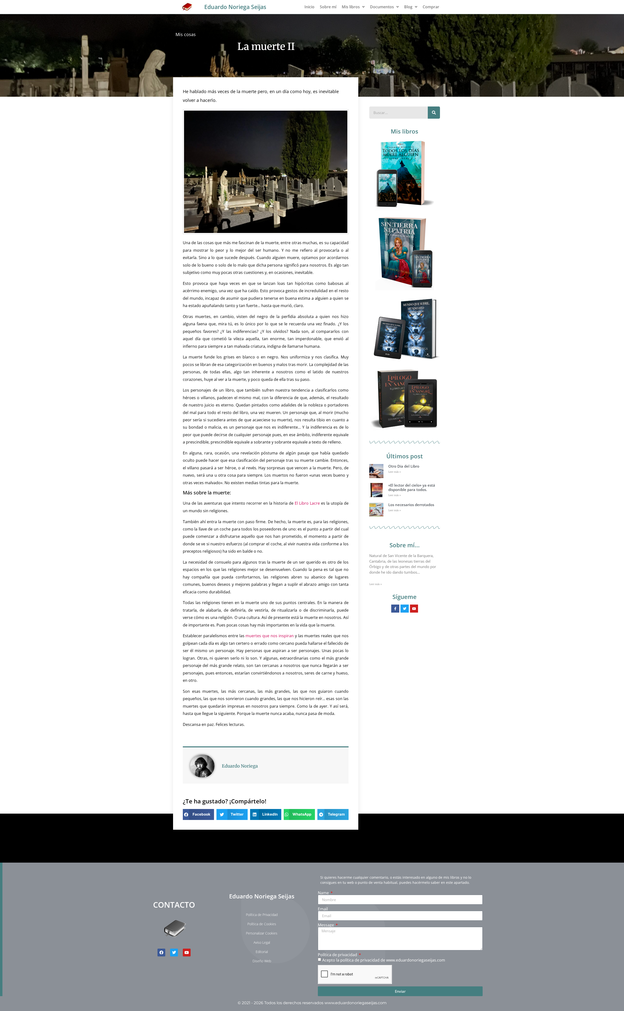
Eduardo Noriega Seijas (235, 7)
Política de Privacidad (262, 914)
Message (326, 925)
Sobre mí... (405, 545)
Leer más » (394, 471)
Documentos (382, 7)
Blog (408, 7)
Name (324, 893)
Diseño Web (262, 961)
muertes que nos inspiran (269, 635)
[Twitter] (174, 952)
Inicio (309, 7)
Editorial (262, 951)
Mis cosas (186, 34)
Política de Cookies (261, 924)
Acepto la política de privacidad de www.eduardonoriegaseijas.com (383, 960)
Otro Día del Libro (403, 466)
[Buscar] (434, 112)
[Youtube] (187, 952)
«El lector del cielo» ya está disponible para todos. (411, 487)
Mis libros (351, 7)
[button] (198, 814)
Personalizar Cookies (261, 933)
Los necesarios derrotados (411, 504)
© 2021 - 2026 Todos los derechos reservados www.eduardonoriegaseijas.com (312, 1003)
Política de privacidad (338, 955)
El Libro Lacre (307, 503)
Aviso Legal (262, 942)
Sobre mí (328, 7)
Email (323, 909)
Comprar (431, 7)
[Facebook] (161, 952)
